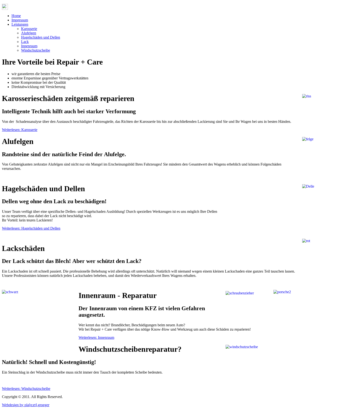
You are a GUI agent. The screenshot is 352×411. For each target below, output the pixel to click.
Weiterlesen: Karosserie (19, 130)
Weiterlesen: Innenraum (96, 337)
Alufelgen (28, 33)
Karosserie (29, 29)
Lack (25, 42)
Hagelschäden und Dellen (40, 37)
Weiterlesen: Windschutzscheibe (26, 389)
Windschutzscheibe (35, 50)
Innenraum (29, 46)
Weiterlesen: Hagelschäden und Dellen (31, 228)
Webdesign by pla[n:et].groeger (25, 405)
